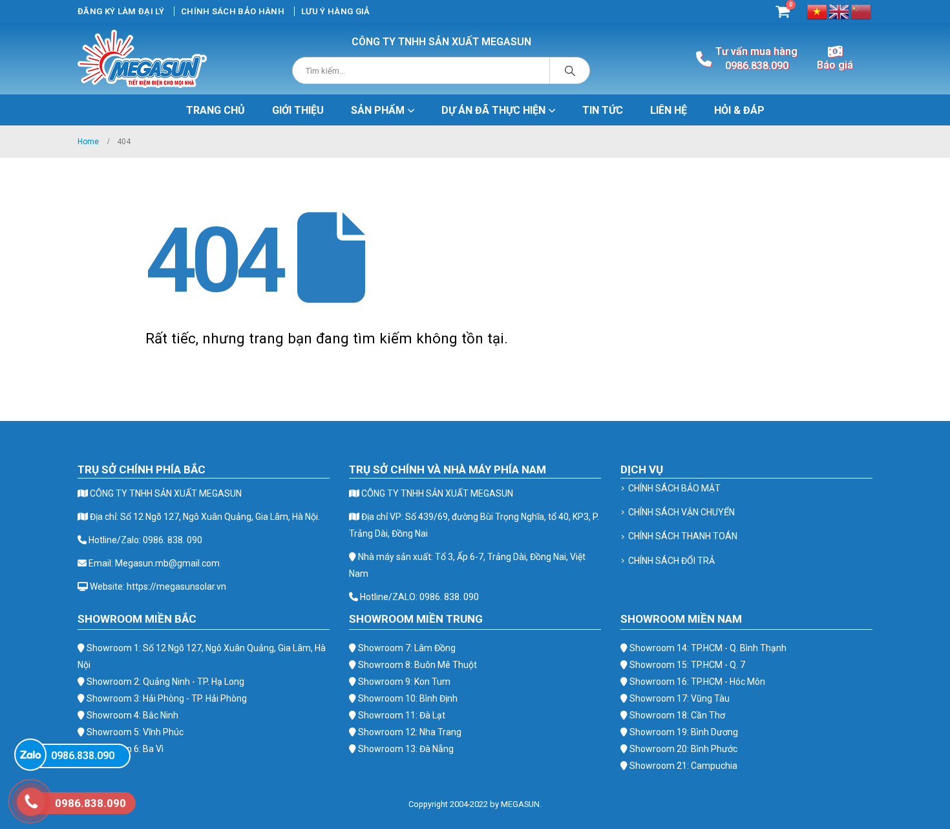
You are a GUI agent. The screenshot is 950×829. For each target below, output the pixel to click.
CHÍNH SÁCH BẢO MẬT (674, 488)
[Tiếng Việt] (818, 11)
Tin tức (602, 110)
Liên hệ (668, 110)
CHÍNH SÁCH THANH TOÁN (682, 536)
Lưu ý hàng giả (335, 11)
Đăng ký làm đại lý (121, 11)
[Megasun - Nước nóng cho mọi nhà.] (142, 59)
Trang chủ (215, 110)
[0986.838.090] (30, 754)
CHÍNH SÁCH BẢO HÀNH (232, 11)
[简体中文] (861, 11)
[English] (839, 11)
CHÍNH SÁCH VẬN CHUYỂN (681, 512)
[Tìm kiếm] (570, 70)
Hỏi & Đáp (739, 110)
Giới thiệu (298, 110)
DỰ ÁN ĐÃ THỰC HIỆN (493, 110)
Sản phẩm (378, 110)
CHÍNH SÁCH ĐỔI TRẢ (671, 560)
